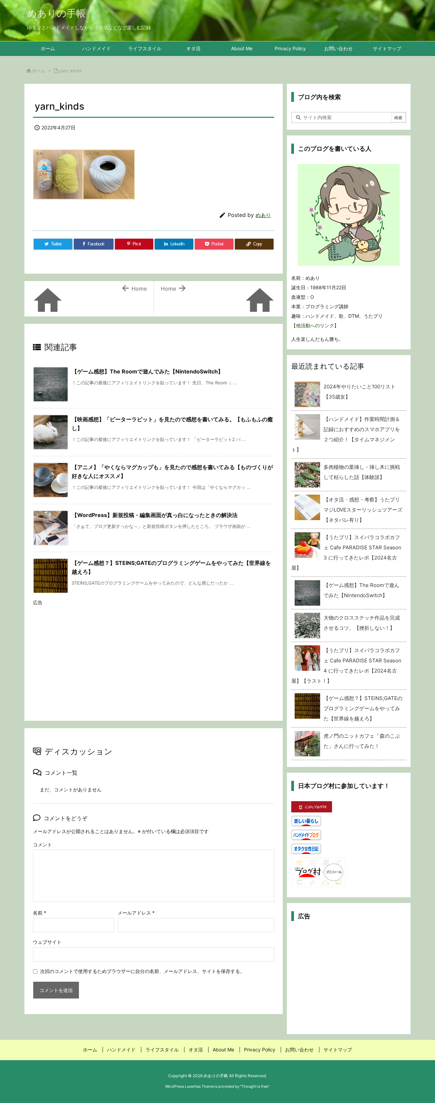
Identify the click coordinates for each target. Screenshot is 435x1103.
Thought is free (254, 1086)
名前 (39, 913)
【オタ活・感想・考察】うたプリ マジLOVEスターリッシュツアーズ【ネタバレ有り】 (363, 509)
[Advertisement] (153, 656)
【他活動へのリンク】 (315, 325)
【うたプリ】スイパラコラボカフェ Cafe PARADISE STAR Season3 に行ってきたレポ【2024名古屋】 (346, 552)
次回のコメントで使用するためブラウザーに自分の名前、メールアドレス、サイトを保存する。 (142, 971)
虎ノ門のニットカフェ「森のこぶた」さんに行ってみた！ (362, 741)
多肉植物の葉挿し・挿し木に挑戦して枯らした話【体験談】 (362, 472)
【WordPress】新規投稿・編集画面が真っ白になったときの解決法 (155, 515)
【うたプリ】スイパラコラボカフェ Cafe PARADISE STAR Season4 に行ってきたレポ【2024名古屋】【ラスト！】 (346, 665)
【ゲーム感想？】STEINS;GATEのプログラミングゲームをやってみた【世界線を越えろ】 (363, 708)
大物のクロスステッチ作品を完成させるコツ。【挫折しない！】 (362, 622)
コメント (42, 844)
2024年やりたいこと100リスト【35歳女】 (360, 391)
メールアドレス (136, 913)
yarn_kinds (70, 70)
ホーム (38, 70)
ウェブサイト (47, 942)
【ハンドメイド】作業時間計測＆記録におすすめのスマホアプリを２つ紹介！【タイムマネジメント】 (345, 434)
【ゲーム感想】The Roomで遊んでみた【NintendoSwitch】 (147, 371)
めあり (263, 215)
